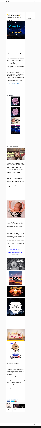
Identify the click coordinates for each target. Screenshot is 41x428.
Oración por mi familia (29, 18)
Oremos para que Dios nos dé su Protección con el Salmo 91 (15, 409)
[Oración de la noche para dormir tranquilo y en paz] (22, 406)
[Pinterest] (15, 401)
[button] (33, 1)
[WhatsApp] (14, 401)
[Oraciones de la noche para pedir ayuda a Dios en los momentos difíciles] (9, 406)
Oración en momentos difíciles (30, 17)
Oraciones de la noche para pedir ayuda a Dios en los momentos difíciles (9, 410)
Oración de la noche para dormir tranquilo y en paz (22, 409)
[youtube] (34, 424)
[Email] (16, 401)
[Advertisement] (20, 7)
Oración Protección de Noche (15, 399)
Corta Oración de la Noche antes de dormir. (16, 254)
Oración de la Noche (10, 399)
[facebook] (33, 424)
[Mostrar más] (18, 401)
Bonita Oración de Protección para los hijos (14, 83)
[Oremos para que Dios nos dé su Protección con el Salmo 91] (16, 406)
